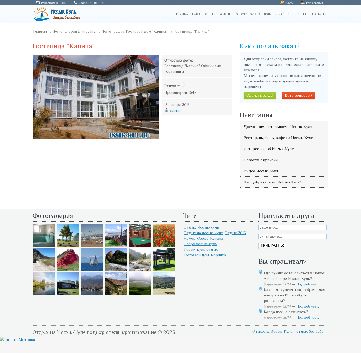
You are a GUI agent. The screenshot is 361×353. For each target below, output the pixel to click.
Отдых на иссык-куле (203, 232)
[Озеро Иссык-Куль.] (92, 269)
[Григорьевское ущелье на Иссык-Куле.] (164, 293)
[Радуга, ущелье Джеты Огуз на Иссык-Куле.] (140, 293)
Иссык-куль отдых (201, 249)
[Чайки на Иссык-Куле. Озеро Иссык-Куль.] (92, 245)
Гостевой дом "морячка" (205, 255)
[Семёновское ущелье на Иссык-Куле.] (140, 269)
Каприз (216, 238)
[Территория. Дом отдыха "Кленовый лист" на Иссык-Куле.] (116, 245)
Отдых (190, 227)
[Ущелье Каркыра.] (44, 269)
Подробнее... (307, 284)
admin (175, 110)
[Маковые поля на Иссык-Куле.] (164, 245)
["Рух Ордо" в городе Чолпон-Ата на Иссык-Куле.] (68, 245)
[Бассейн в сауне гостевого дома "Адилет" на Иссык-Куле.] (44, 245)
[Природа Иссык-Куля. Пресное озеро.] (44, 293)
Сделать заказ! (259, 95)
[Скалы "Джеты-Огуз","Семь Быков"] (116, 293)
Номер (190, 238)
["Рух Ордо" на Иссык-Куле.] (68, 293)
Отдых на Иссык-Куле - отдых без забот (289, 331)
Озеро (203, 238)
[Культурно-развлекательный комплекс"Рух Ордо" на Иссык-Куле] (164, 269)
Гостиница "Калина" (191, 31)
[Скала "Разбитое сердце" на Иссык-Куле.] (116, 269)
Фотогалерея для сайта (74, 31)
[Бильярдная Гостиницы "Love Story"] (140, 245)
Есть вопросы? (298, 95)
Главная (40, 31)
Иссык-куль (208, 227)
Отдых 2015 (235, 232)
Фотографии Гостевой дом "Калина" (134, 31)
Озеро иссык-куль (200, 243)
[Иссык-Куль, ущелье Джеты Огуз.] (68, 269)
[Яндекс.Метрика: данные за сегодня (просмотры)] (17, 339)
